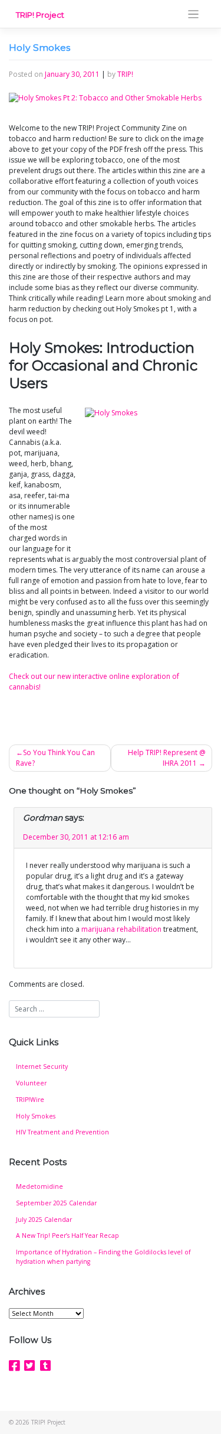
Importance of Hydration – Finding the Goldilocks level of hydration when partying (103, 1257)
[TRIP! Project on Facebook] (14, 1365)
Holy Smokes (35, 1116)
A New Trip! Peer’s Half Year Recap (67, 1235)
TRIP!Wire (30, 1099)
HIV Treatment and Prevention (62, 1132)
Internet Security (42, 1066)
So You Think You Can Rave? (55, 757)
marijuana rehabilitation (121, 929)
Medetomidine (39, 1186)
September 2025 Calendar (56, 1203)
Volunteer (31, 1083)
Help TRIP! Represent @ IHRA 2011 (167, 757)
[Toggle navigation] (194, 14)
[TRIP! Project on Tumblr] (45, 1365)
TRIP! (125, 74)
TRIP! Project (40, 14)
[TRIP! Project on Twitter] (29, 1365)
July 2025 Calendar (44, 1219)
